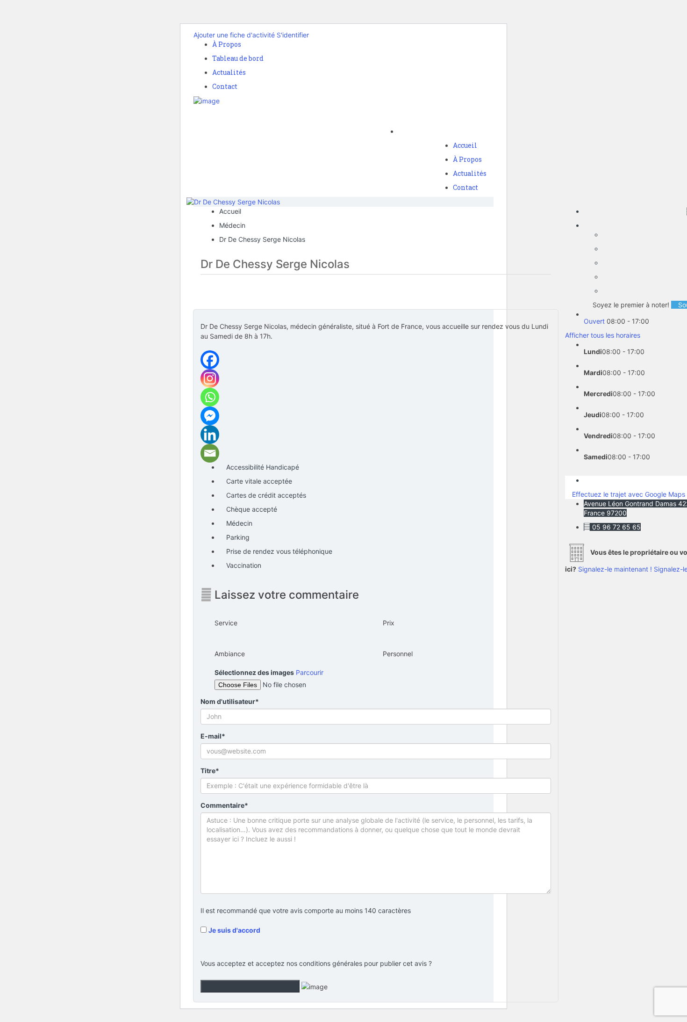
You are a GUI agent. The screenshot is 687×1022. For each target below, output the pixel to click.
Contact (224, 86)
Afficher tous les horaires (602, 335)
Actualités (229, 72)
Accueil (465, 145)
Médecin (232, 225)
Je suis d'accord (234, 930)
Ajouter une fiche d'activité (234, 35)
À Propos (226, 44)
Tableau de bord (238, 58)
